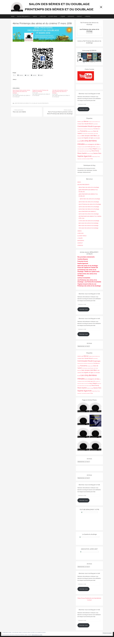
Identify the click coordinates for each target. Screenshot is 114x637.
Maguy (90, 148)
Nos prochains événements (86, 257)
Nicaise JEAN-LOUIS (82, 385)
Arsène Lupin (80, 121)
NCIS (78, 385)
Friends (78, 131)
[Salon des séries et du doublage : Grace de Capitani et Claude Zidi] (95, 446)
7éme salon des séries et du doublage (88, 228)
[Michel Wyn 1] (95, 408)
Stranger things (94, 156)
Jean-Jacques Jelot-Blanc (89, 135)
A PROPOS (87, 16)
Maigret (95, 148)
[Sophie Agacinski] (83, 446)
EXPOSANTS (71, 16)
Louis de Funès (86, 383)
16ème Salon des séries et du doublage (89, 187)
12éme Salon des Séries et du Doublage (89, 209)
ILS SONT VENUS (52, 16)
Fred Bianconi (96, 128)
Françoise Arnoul (90, 128)
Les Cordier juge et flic (90, 146)
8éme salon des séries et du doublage (88, 225)
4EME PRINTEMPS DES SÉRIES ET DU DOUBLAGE (26, 103)
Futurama (83, 131)
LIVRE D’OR (43, 16)
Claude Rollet (95, 123)
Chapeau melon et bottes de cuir (94, 121)
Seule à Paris (97, 153)
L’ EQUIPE (62, 16)
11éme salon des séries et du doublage (89, 214)
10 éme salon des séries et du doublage (89, 220)
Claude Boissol (88, 123)
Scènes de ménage (90, 153)
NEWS (12, 16)
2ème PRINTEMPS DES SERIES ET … (88, 211)
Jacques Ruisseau (90, 133)
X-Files (91, 158)
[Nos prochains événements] (95, 421)
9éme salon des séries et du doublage (88, 223)
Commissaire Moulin (85, 126)
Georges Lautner (90, 131)
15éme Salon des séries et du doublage (90, 198)
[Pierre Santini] (83, 421)
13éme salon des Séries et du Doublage (89, 206)
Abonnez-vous (83, 109)
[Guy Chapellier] (83, 408)
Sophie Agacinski (84, 156)
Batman (86, 121)
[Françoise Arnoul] (95, 434)
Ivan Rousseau (84, 133)
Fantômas (85, 128)
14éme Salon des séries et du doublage (89, 201)
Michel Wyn (99, 383)
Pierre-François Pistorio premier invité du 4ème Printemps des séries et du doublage (21, 91)
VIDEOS (35, 16)
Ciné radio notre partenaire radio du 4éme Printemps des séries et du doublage (60, 91)
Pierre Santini (82, 153)
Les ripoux (97, 146)
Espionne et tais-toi (80, 128)
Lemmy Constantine (83, 278)
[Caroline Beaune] (83, 434)
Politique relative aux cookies (37, 634)
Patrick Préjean (88, 385)
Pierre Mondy (95, 151)
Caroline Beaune (82, 259)
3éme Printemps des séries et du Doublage (90, 204)
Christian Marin (80, 123)
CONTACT (79, 16)
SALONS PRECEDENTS (23, 16)
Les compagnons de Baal (92, 144)
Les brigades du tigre (87, 138)
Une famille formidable (85, 158)
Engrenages (96, 126)
